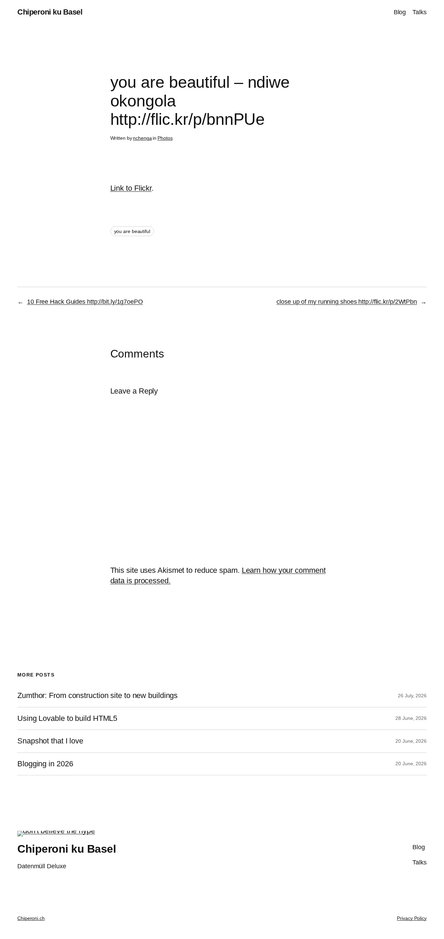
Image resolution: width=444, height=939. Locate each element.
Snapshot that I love (50, 741)
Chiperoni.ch (31, 918)
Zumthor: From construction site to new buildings (97, 695)
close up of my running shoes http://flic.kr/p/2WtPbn (346, 301)
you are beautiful (132, 231)
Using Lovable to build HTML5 (67, 718)
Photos (164, 138)
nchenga (142, 138)
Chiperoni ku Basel (49, 12)
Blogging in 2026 (45, 764)
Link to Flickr (131, 188)
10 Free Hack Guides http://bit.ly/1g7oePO (85, 301)
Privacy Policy (412, 918)
